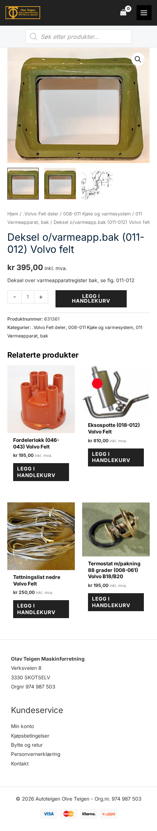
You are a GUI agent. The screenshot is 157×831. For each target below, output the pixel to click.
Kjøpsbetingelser (30, 736)
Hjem (12, 214)
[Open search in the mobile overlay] (79, 36)
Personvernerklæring (35, 754)
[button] (138, 59)
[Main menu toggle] (144, 12)
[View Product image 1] (23, 183)
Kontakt (19, 764)
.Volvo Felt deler (40, 214)
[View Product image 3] (97, 183)
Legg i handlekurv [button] (36, 472)
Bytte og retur (27, 745)
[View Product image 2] (60, 183)
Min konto (22, 726)
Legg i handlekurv (91, 298)
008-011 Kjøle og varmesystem (97, 214)
